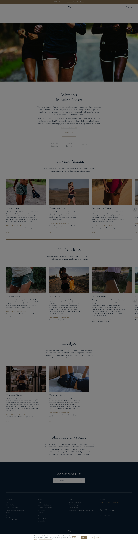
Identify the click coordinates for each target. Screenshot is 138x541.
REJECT (91, 537)
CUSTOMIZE (99, 537)
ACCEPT (84, 537)
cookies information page (45, 539)
